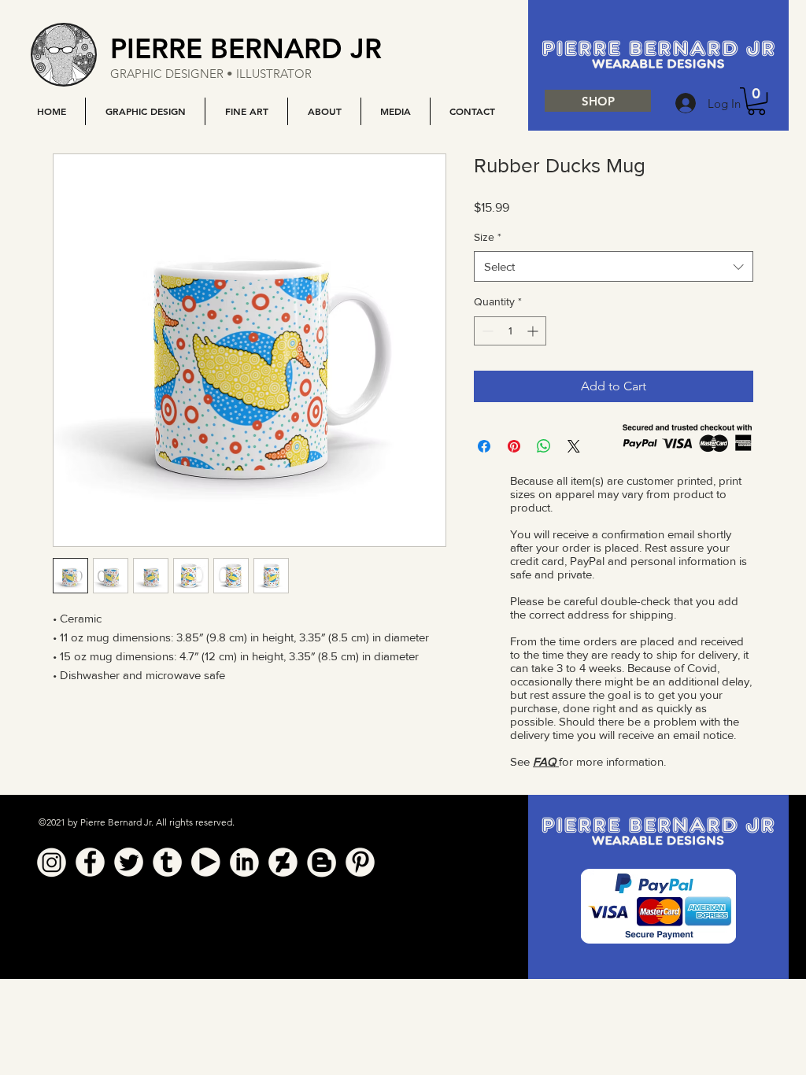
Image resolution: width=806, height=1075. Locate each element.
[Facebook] (90, 862)
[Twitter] (128, 862)
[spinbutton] (510, 331)
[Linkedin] (244, 862)
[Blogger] (321, 862)
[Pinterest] (360, 862)
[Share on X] (573, 446)
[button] (145, 111)
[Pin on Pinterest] (514, 446)
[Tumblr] (167, 862)
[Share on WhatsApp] (543, 446)
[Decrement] (486, 331)
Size (487, 237)
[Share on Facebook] (484, 446)
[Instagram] (51, 862)
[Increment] (534, 331)
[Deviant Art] (283, 862)
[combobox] (613, 266)
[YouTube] (205, 862)
